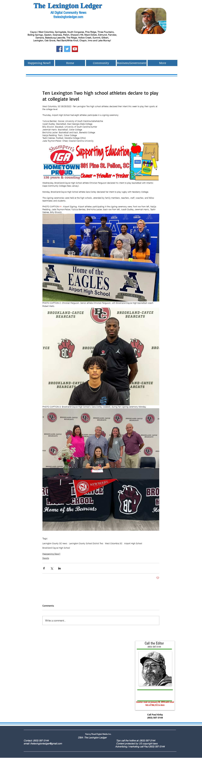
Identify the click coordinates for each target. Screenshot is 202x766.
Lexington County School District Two (86, 543)
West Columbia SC (113, 543)
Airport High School (133, 543)
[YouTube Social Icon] (75, 49)
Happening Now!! (51, 553)
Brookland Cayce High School (56, 548)
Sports (45, 558)
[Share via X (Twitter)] (51, 568)
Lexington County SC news (54, 543)
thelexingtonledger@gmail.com (46, 743)
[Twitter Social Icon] (67, 49)
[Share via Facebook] (43, 568)
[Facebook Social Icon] (59, 49)
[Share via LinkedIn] (59, 568)
